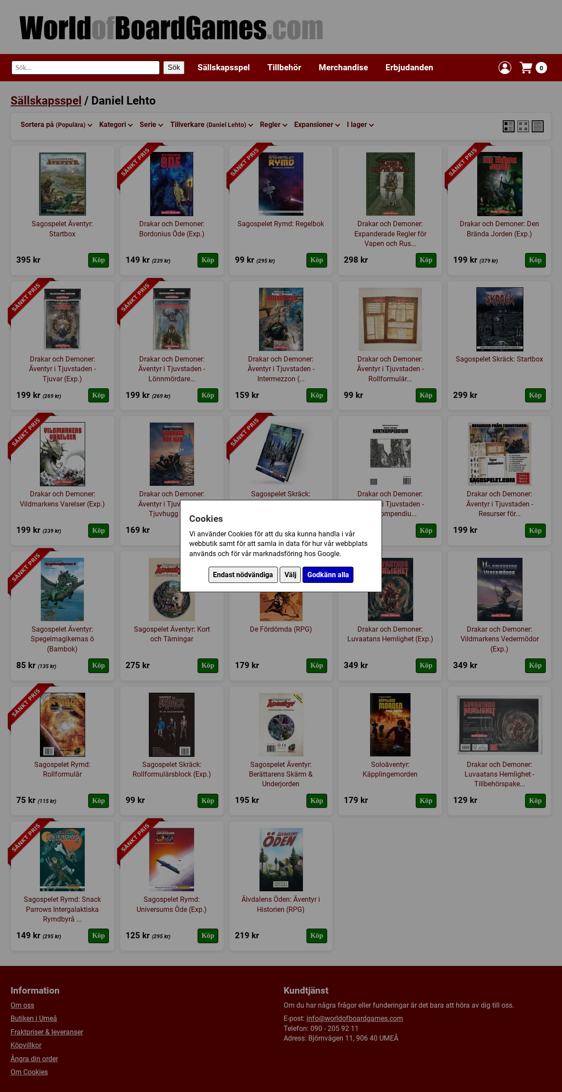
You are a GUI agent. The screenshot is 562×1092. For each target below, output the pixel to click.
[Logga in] (505, 68)
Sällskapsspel (224, 67)
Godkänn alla (328, 575)
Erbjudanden (409, 67)
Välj (290, 575)
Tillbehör (284, 67)
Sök (174, 67)
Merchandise (343, 67)
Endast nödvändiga (243, 575)
